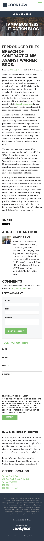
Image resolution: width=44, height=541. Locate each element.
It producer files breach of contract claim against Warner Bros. (20, 56)
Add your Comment (19, 288)
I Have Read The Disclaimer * (16, 396)
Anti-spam (32, 536)
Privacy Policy (23, 536)
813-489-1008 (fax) (10, 488)
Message (9, 317)
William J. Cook (16, 70)
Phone (5, 357)
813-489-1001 (23, 14)
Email (8, 309)
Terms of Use (12, 536)
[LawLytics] (22, 528)
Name (7, 301)
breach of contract (24, 104)
